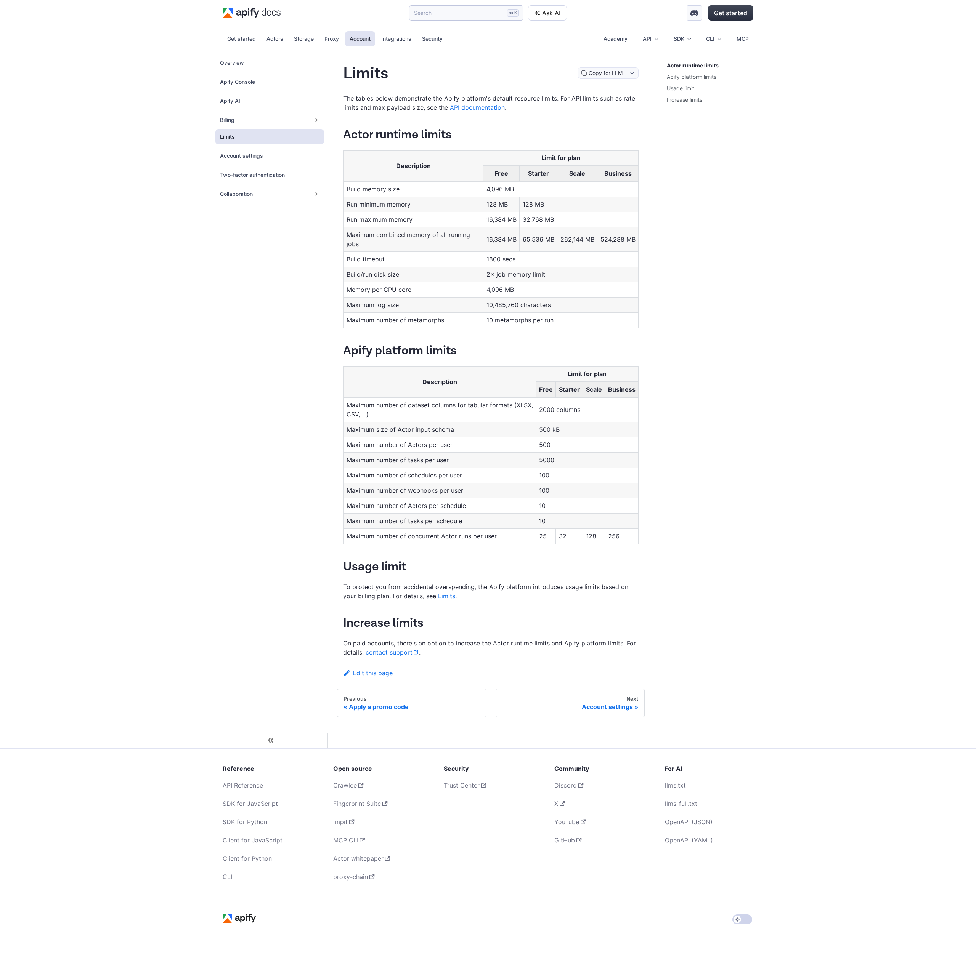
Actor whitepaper (358, 858)
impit (340, 822)
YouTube (566, 822)
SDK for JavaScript (250, 803)
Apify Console (237, 81)
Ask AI (551, 13)
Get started (730, 13)
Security (432, 38)
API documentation (477, 107)
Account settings (241, 155)
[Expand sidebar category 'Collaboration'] (316, 194)
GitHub (564, 840)
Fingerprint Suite (357, 803)
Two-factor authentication (252, 174)
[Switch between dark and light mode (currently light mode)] (742, 919)
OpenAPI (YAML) (689, 840)
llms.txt (675, 785)
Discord (565, 785)
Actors (274, 38)
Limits (227, 136)
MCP (743, 38)
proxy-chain (350, 877)
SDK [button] (679, 38)
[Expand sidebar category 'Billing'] (316, 120)
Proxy (331, 38)
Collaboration (236, 194)
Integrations (396, 38)
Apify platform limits (691, 77)
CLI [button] (710, 38)
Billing (227, 120)
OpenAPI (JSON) (689, 822)
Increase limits (684, 99)
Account (360, 38)
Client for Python (247, 858)
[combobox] (632, 73)
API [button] (647, 38)
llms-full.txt (681, 803)
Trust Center (462, 785)
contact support (389, 652)
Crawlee (345, 785)
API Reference (243, 785)
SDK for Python (245, 822)
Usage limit (680, 88)
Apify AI (230, 101)
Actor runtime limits (693, 65)
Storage (304, 38)
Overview (232, 62)
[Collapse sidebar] (271, 740)
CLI (227, 877)
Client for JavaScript (253, 840)
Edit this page (373, 673)
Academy (616, 38)
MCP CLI (345, 840)
